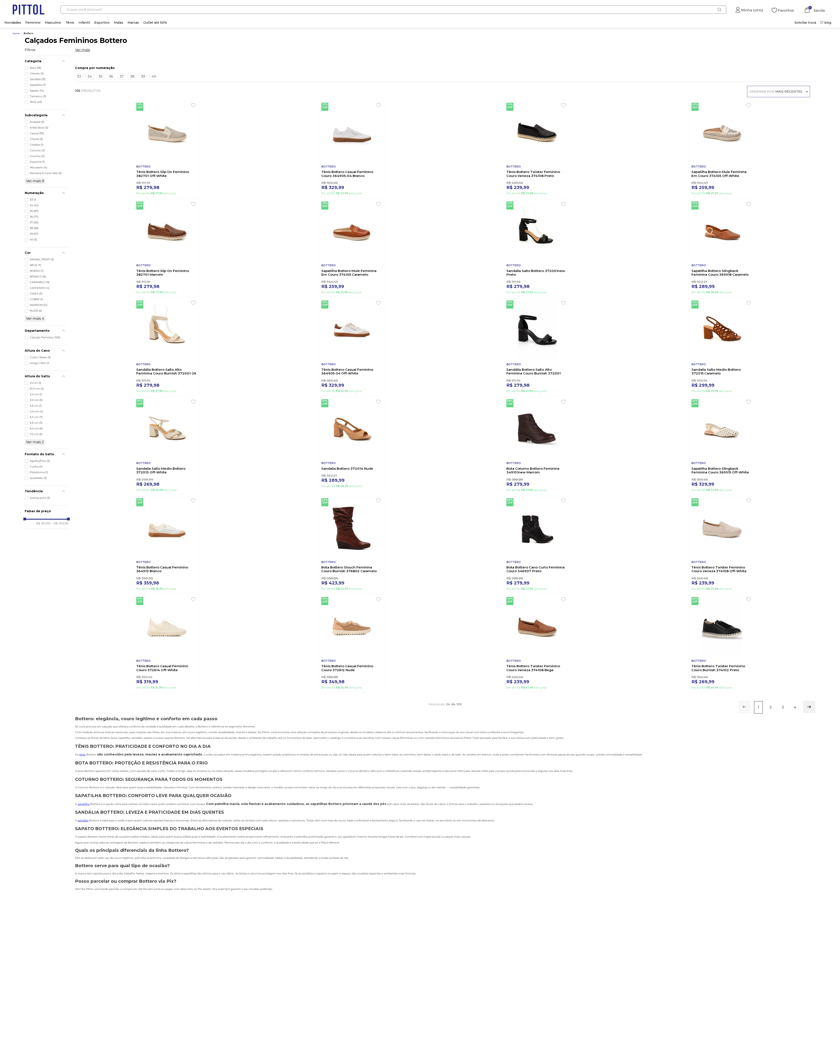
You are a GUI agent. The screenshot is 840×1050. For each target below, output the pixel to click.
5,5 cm (36, 422)
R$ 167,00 (43, 523)
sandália (83, 845)
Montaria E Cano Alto (46, 173)
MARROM (38, 305)
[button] (46, 330)
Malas (118, 23)
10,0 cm (37, 388)
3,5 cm (36, 405)
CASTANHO (39, 287)
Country (37, 156)
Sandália (38, 79)
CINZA (36, 293)
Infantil (84, 23)
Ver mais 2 (35, 442)
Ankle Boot (39, 127)
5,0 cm (36, 417)
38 (34, 228)
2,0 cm (36, 394)
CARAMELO (39, 282)
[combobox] (393, 9)
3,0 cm (36, 400)
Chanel (36, 139)
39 (34, 233)
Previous (41, 950)
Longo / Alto (39, 363)
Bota (35, 67)
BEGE (35, 265)
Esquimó (37, 161)
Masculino (53, 23)
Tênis (69, 23)
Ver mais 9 (35, 181)
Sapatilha (38, 84)
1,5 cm (35, 383)
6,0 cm (36, 428)
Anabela (37, 122)
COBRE (36, 299)
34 (34, 205)
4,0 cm (36, 411)
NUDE (36, 310)
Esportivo (102, 23)
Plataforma (39, 472)
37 (34, 222)
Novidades (12, 23)
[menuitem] (805, 22)
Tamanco (38, 96)
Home (16, 33)
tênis (82, 780)
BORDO (37, 270)
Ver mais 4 (35, 318)
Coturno (37, 150)
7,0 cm (36, 434)
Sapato (37, 90)
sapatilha (83, 829)
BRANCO (38, 276)
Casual (37, 133)
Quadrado (38, 478)
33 (33, 199)
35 (34, 211)
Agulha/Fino (40, 460)
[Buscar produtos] (719, 9)
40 (33, 239)
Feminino (32, 23)
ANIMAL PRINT (42, 259)
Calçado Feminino (45, 337)
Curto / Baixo (40, 357)
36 (34, 216)
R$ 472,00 (59, 523)
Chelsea (36, 144)
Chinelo (37, 73)
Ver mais (82, 50)
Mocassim (38, 167)
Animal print (40, 497)
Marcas (133, 23)
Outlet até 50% (155, 23)
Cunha (36, 466)
